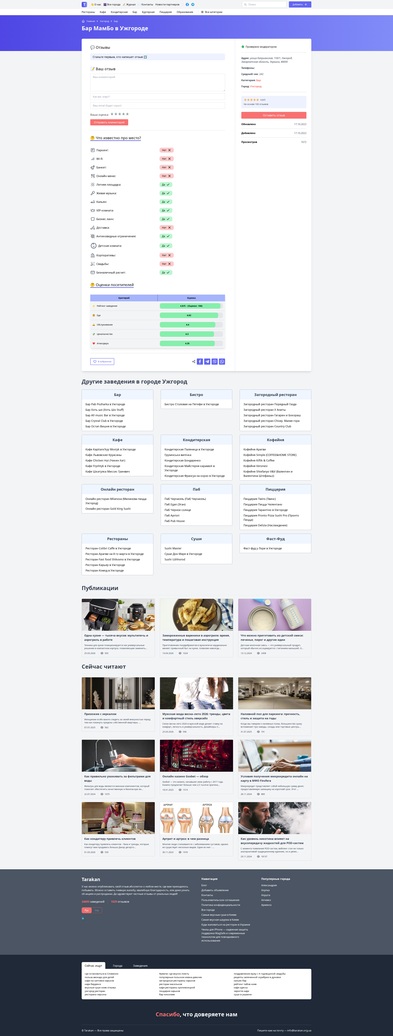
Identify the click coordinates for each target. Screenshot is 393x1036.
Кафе (103, 12)
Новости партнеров (167, 4)
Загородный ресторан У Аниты (264, 410)
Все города (208, 910)
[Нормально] (120, 114)
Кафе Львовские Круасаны (104, 455)
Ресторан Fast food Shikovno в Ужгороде (113, 559)
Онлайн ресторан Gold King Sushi (108, 508)
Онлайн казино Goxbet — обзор (185, 776)
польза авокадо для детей (99, 977)
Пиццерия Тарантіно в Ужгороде (265, 510)
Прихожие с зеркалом (100, 714)
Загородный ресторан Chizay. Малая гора (271, 421)
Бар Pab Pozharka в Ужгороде (105, 404)
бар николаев (167, 994)
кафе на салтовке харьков (99, 980)
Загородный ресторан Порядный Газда (269, 404)
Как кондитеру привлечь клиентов (110, 839)
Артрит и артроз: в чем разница (185, 839)
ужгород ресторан (95, 991)
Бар (135, 12)
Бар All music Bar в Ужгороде (105, 415)
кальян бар (240, 980)
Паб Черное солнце (178, 510)
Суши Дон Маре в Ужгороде (183, 554)
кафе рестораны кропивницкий (177, 987)
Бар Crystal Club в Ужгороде (104, 421)
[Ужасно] (112, 114)
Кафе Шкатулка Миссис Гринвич (108, 471)
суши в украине (243, 994)
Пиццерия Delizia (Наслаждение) (265, 525)
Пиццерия (166, 12)
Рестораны (88, 12)
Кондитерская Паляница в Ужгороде (189, 449)
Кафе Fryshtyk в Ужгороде (103, 466)
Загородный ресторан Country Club (267, 426)
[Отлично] (127, 114)
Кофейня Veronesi (255, 466)
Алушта (265, 895)
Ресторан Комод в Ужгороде (105, 570)
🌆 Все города (111, 4)
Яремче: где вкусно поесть (174, 973)
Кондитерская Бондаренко (183, 460)
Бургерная (148, 12)
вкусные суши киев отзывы (100, 987)
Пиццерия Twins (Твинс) (259, 499)
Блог (204, 885)
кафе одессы (241, 987)
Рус (87, 910)
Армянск (266, 905)
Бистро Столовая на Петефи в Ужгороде (192, 404)
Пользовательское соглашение (220, 900)
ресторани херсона (95, 994)
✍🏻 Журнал (129, 4)
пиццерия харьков (169, 991)
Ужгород (256, 86)
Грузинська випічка (178, 455)
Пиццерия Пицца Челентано (262, 504)
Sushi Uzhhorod (175, 559)
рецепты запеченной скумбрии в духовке (257, 977)
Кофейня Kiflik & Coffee (258, 460)
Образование (185, 12)
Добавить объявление (215, 890)
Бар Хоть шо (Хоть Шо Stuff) (105, 410)
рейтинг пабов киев (245, 984)
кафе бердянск (93, 984)
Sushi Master (173, 548)
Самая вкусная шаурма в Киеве (220, 919)
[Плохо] (116, 114)
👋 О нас (96, 4)
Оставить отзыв (274, 115)
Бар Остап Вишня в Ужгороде (106, 426)
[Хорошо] (123, 114)
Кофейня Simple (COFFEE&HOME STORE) (269, 455)
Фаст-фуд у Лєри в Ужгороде (262, 548)
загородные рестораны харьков (177, 980)
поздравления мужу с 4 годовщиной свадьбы (260, 973)
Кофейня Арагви (254, 449)
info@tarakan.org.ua (299, 1030)
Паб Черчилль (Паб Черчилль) (185, 499)
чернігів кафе (241, 991)
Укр (97, 910)
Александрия (269, 885)
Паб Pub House (175, 521)
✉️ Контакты (145, 4)
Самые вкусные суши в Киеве (218, 914)
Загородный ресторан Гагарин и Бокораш (272, 415)
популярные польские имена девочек (180, 977)
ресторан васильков (170, 984)
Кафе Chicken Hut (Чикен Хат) (105, 460)
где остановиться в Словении (101, 973)
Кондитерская (119, 12)
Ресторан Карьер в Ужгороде (105, 565)
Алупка (265, 890)
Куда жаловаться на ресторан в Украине (225, 924)
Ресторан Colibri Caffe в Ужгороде (108, 548)
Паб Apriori (172, 515)
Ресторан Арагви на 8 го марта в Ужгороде (115, 554)
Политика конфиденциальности (220, 905)
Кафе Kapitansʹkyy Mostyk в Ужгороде (111, 449)
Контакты (207, 895)
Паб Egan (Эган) (175, 504)
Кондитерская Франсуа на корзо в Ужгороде (195, 476)
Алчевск (266, 900)
